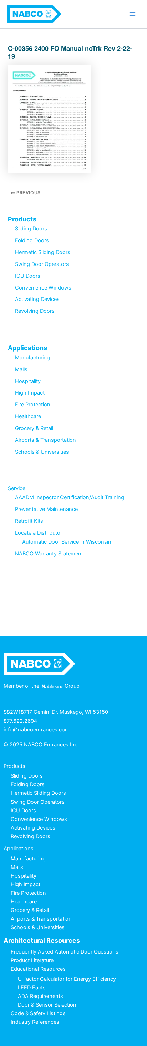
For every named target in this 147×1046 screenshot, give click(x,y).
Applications (27, 348)
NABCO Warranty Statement (49, 553)
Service (16, 488)
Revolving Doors (35, 311)
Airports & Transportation (45, 440)
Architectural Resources (42, 940)
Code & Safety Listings (38, 1013)
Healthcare (28, 416)
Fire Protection (32, 404)
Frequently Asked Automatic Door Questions (64, 952)
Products (22, 219)
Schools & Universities (42, 452)
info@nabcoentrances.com (37, 729)
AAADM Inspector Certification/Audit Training (69, 497)
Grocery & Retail (34, 428)
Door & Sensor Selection (47, 1005)
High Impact (30, 393)
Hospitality (28, 381)
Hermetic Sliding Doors (42, 252)
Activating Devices (37, 299)
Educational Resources (38, 969)
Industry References (35, 1022)
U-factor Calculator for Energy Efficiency (67, 979)
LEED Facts (32, 987)
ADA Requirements (40, 996)
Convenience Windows (43, 288)
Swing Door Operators (42, 264)
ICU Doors (27, 276)
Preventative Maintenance (46, 509)
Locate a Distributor (38, 533)
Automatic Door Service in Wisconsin (66, 542)
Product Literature (32, 960)
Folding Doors (32, 240)
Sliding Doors (31, 228)
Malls (21, 369)
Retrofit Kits (29, 521)
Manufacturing (32, 357)
